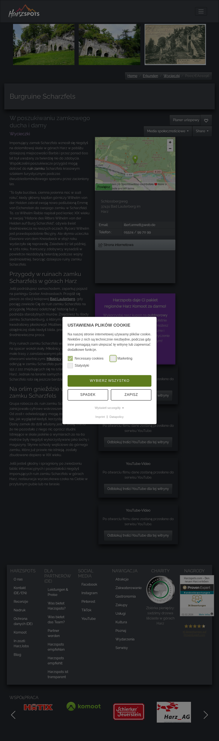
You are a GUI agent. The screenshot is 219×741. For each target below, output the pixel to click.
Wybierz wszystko (109, 380)
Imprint (100, 416)
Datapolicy (117, 416)
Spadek (88, 395)
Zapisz (131, 395)
